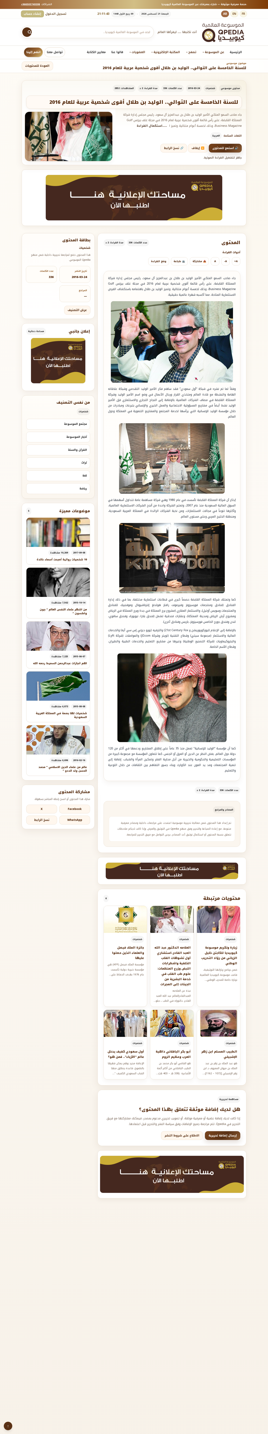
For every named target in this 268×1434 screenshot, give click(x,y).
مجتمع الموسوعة (75, 423)
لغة (84, 475)
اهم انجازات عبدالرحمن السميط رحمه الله (60, 663)
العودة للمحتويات (37, 65)
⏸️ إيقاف (198, 148)
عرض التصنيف (77, 310)
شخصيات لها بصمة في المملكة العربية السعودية (61, 715)
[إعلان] (58, 360)
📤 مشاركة (199, 261)
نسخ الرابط (41, 820)
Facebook (75, 809)
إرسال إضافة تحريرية (223, 1135)
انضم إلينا (33, 52)
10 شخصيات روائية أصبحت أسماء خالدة (62, 559)
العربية (216, 136)
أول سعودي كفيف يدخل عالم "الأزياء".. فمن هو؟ (126, 1054)
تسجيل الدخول (55, 14)
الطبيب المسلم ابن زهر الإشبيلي (219, 1054)
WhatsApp (74, 820)
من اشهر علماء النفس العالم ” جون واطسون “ (63, 611)
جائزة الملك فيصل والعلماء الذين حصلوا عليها (128, 953)
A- (225, 261)
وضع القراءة (158, 261)
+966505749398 (30, 4)
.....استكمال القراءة (152, 126)
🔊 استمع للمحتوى (225, 148)
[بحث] (27, 32)
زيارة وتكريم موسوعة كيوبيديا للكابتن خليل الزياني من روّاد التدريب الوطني (219, 955)
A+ (236, 261)
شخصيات (210, 88)
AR (225, 14)
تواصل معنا (55, 52)
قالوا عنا (117, 52)
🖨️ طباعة (179, 261)
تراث (84, 462)
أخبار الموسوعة (76, 436)
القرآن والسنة (77, 449)
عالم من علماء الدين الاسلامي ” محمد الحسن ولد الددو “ (62, 769)
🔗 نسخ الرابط (174, 148)
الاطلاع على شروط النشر (182, 1135)
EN (234, 14)
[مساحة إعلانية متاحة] (134, 197)
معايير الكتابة (96, 52)
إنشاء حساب (32, 14)
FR (243, 14)
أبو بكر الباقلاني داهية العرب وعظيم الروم (173, 1054)
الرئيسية (236, 52)
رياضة (83, 488)
